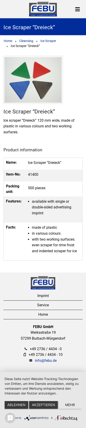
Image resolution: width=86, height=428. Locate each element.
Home (8, 41)
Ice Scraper (48, 41)
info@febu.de (46, 360)
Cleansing (26, 41)
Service (43, 305)
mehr (70, 405)
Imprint (43, 296)
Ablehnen (16, 405)
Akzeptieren (43, 405)
